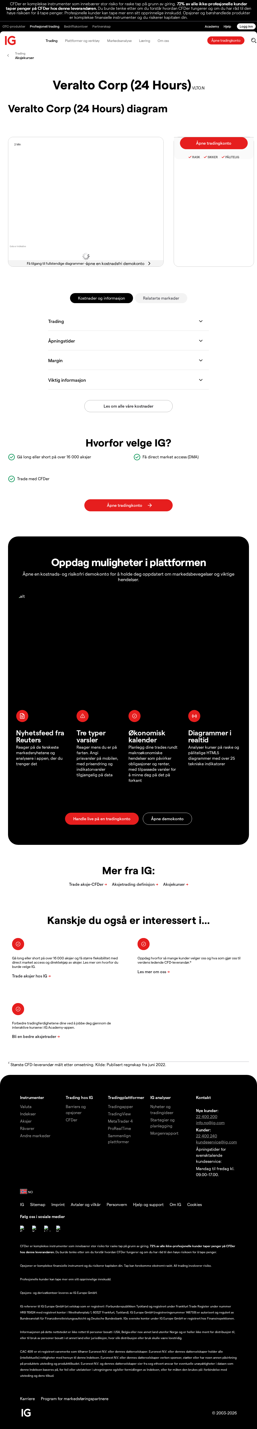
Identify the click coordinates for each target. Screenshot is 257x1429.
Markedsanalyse (119, 40)
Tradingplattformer (126, 1097)
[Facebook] (23, 1229)
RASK (196, 157)
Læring (144, 40)
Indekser (28, 1113)
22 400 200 (206, 1116)
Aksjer (26, 1121)
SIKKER (213, 157)
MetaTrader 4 (120, 1121)
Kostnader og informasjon (101, 298)
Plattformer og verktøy (82, 40)
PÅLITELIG (232, 157)
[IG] (10, 40)
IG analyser (160, 1097)
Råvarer (27, 1128)
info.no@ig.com (210, 1122)
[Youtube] (59, 1229)
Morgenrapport (164, 1133)
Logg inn (246, 26)
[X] (35, 1229)
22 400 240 (206, 1135)
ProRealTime (119, 1128)
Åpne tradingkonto (225, 40)
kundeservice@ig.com (216, 1141)
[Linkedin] (47, 1229)
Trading (51, 40)
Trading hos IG (79, 1097)
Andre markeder (35, 1135)
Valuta (26, 1106)
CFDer (71, 1119)
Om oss (163, 40)
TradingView (119, 1113)
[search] (253, 40)
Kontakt (203, 1097)
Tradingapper (120, 1106)
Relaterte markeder (161, 298)
